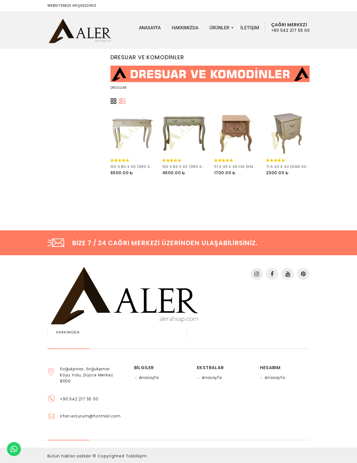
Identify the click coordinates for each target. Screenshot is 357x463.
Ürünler (220, 30)
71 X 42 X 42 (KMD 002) (288, 166)
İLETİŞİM (249, 27)
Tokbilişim (136, 456)
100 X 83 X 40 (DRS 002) (185, 166)
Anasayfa (150, 27)
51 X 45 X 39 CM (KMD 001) (239, 166)
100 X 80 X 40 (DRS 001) (133, 166)
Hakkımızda (185, 27)
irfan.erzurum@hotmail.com (90, 416)
